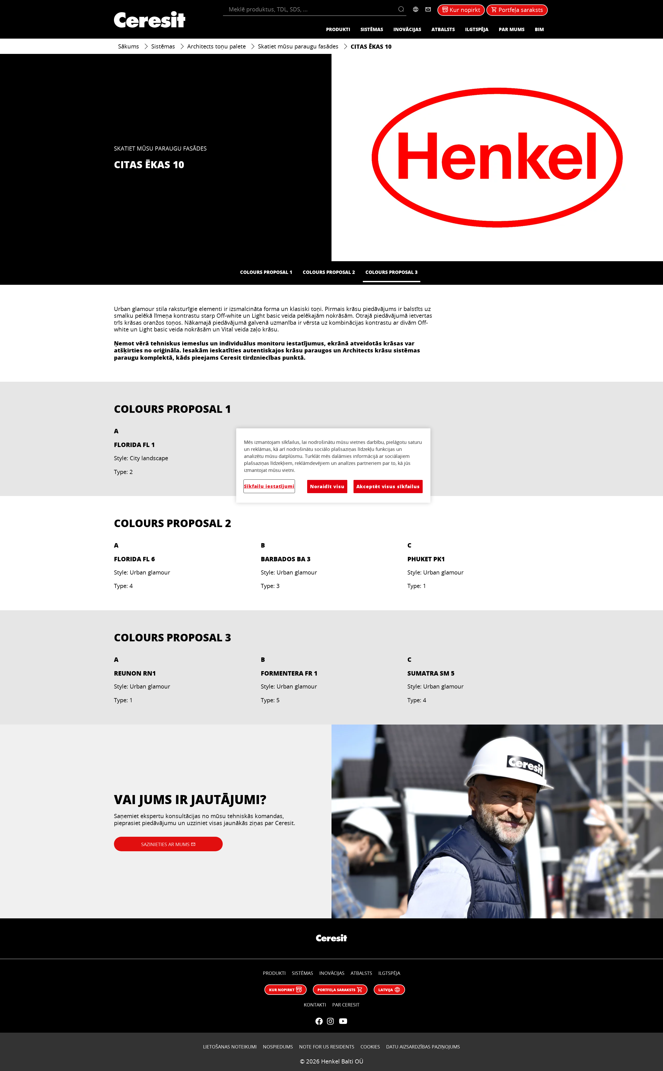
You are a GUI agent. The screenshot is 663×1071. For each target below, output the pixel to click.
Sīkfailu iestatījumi (269, 486)
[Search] (402, 9)
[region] (333, 465)
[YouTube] (343, 1021)
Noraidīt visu (327, 486)
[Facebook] (319, 1021)
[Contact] (428, 9)
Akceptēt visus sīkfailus (388, 486)
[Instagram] (330, 1021)
